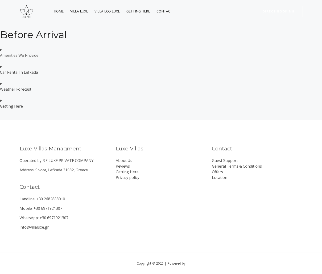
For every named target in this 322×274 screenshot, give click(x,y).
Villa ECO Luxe (107, 11)
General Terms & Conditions (237, 166)
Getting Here (138, 11)
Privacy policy (127, 177)
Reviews (123, 166)
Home (59, 11)
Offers (217, 171)
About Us (124, 160)
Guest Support (225, 160)
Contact (164, 11)
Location (219, 177)
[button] (278, 11)
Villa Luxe (79, 11)
